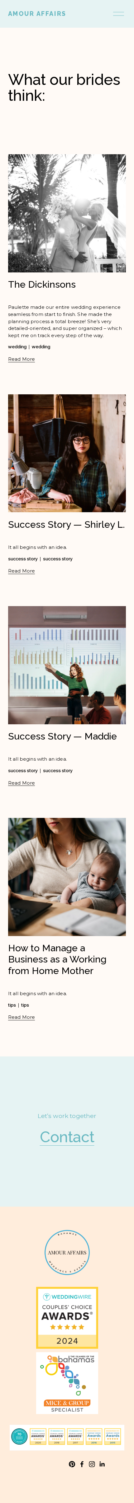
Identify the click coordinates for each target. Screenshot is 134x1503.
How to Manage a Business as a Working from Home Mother (57, 959)
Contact (67, 1137)
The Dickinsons (42, 284)
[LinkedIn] (102, 1464)
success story (23, 559)
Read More (21, 359)
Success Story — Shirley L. (66, 524)
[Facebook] (82, 1464)
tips (12, 1005)
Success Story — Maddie (62, 736)
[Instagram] (92, 1464)
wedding (17, 347)
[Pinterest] (72, 1464)
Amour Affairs (37, 13)
